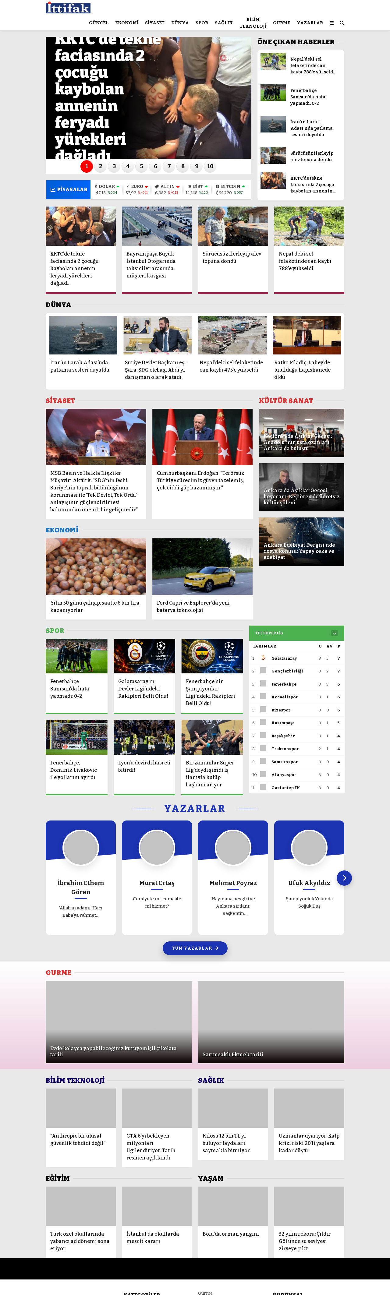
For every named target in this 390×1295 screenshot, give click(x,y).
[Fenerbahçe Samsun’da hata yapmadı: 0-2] (273, 99)
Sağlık (224, 23)
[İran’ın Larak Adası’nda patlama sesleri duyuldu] (273, 131)
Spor (202, 23)
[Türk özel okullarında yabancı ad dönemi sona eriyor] (81, 1206)
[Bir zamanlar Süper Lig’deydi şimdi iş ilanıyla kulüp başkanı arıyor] (212, 737)
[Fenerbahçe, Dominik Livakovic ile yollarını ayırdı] (77, 737)
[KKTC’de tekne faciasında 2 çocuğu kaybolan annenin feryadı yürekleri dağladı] (273, 187)
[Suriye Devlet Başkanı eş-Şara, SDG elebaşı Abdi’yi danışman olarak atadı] (157, 335)
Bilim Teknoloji (252, 23)
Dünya (180, 23)
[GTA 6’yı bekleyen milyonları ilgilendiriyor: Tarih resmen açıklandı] (157, 1108)
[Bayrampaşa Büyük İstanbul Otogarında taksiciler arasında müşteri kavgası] (157, 226)
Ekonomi (126, 23)
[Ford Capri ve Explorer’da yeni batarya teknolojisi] (202, 566)
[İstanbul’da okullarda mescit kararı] (157, 1206)
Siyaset (155, 23)
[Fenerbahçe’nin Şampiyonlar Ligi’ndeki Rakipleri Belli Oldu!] (212, 656)
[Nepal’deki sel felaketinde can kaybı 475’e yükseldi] (232, 335)
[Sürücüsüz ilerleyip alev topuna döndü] (273, 162)
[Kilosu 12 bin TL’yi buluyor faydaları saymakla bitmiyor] (233, 1108)
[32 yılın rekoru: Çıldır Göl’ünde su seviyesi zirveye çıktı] (309, 1206)
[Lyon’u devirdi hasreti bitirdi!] (145, 737)
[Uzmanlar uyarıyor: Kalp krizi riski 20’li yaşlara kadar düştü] (309, 1108)
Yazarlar (310, 23)
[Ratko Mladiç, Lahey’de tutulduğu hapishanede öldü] (307, 335)
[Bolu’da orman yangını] (233, 1206)
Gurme (281, 23)
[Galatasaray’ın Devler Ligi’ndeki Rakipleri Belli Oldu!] (145, 656)
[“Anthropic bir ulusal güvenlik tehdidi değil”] (81, 1108)
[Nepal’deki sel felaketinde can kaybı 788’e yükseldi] (273, 68)
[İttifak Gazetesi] (68, 10)
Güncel (98, 23)
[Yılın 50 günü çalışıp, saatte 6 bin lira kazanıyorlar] (96, 566)
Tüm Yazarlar (192, 948)
